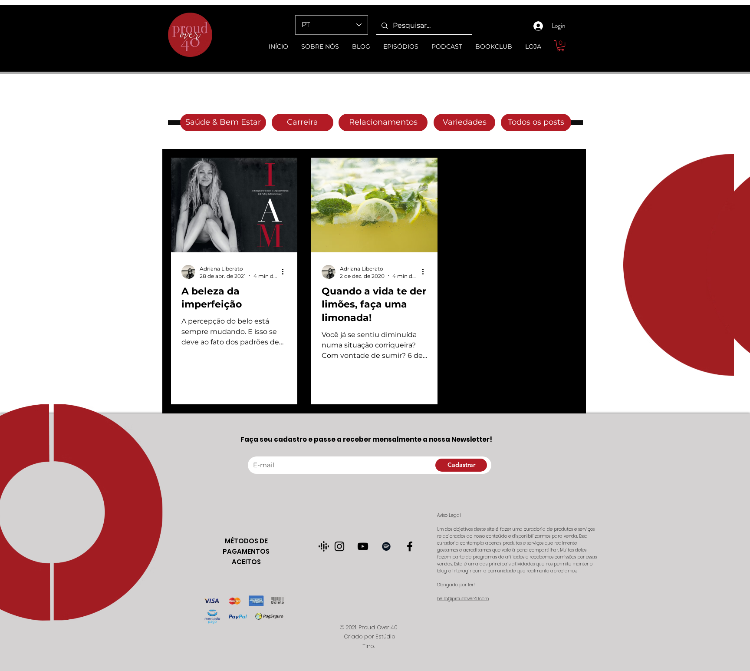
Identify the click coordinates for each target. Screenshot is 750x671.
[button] (560, 45)
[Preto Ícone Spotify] (386, 546)
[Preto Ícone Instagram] (339, 546)
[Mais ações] (285, 272)
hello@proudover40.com (463, 598)
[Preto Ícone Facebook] (409, 546)
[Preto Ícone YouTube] (362, 546)
